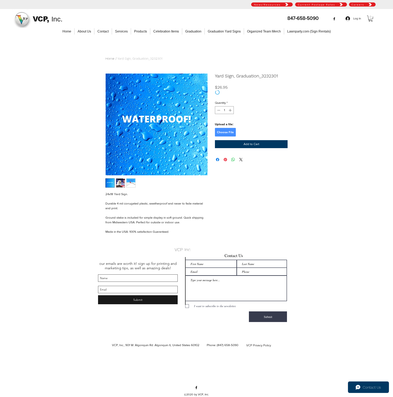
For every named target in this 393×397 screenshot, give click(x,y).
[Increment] (230, 110)
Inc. (56, 19)
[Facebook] (334, 19)
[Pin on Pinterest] (225, 159)
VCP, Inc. (183, 249)
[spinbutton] (224, 110)
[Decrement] (218, 110)
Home (109, 58)
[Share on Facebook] (217, 159)
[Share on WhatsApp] (233, 159)
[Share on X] (240, 159)
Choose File (225, 132)
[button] (370, 18)
